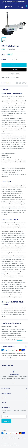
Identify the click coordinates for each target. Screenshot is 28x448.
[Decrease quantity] (8, 59)
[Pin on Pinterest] (20, 83)
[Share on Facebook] (17, 83)
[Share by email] (25, 83)
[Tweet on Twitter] (23, 83)
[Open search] (19, 7)
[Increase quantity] (16, 59)
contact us (19, 339)
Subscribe (6, 421)
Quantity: (3, 59)
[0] (25, 7)
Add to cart (14, 65)
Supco (3, 49)
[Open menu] (2, 6)
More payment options (14, 73)
